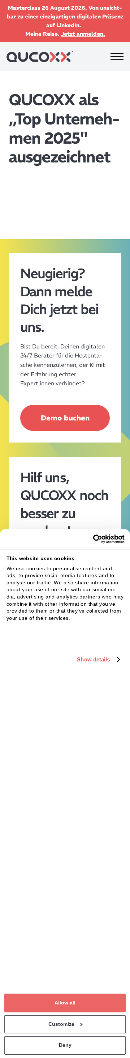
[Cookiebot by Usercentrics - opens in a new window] (94, 539)
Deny (65, 1045)
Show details (93, 659)
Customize (61, 1024)
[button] (117, 56)
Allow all (65, 1003)
